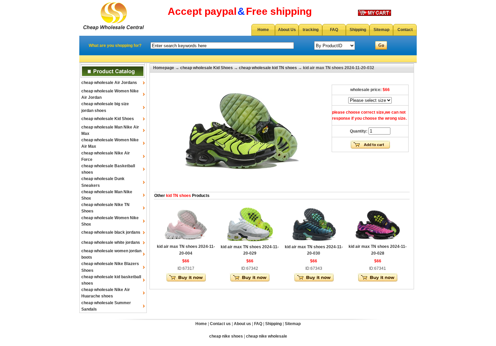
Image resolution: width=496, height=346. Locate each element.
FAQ (334, 29)
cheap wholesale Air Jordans (109, 82)
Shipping (358, 29)
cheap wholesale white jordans (110, 242)
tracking (311, 29)
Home (263, 29)
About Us (287, 29)
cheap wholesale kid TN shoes (268, 67)
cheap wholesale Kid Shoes (107, 118)
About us (242, 323)
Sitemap (381, 29)
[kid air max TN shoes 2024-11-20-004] (186, 240)
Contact (405, 29)
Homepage (163, 67)
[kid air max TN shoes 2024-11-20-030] (314, 241)
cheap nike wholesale (266, 336)
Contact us (220, 323)
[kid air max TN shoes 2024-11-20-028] (378, 240)
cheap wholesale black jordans (110, 232)
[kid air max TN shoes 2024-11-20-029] (250, 241)
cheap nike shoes (226, 336)
